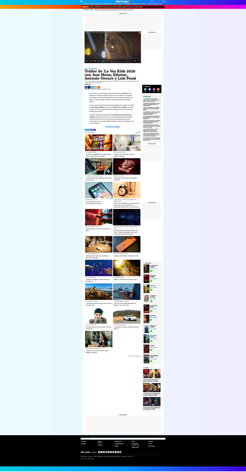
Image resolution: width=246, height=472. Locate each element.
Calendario (100, 443)
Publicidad (124, 456)
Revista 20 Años (158, 4)
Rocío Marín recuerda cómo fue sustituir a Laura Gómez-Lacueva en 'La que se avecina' (151, 126)
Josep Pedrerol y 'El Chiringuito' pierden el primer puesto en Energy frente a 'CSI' (151, 139)
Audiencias (98, 4)
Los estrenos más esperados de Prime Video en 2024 (151, 394)
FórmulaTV (86, 10)
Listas (99, 444)
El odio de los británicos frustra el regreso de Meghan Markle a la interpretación (151, 104)
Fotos (120, 4)
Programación (107, 4)
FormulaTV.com (84, 458)
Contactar (129, 456)
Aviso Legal (90, 456)
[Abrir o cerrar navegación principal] (81, 1)
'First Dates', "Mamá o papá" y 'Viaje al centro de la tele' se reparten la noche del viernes (150, 130)
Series (92, 4)
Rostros (150, 441)
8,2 (151, 331)
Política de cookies (107, 456)
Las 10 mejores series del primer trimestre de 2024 (150, 380)
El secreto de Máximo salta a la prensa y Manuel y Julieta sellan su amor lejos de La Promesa (151, 135)
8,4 (151, 289)
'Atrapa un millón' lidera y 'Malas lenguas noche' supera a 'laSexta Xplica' (151, 109)
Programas (127, 4)
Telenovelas (136, 4)
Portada (83, 441)
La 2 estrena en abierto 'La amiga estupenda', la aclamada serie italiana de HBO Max (151, 113)
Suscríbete (151, 446)
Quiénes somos (84, 456)
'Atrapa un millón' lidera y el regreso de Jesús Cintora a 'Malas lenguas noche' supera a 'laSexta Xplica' (112, 7)
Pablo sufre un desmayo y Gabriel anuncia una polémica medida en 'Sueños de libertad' (151, 122)
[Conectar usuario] (165, 1)
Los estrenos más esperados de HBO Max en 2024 (151, 408)
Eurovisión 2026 (135, 445)
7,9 (151, 361)
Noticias (86, 4)
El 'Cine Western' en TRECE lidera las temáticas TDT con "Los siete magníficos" (151, 117)
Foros (150, 4)
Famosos (144, 4)
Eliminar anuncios (123, 13)
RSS (133, 456)
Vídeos (115, 4)
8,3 (151, 271)
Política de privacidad (98, 456)
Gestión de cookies (116, 456)
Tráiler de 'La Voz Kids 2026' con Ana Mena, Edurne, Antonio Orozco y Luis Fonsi (114, 10)
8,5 (151, 311)
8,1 (151, 319)
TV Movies (100, 445)
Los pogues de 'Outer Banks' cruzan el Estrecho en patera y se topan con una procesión (151, 100)
